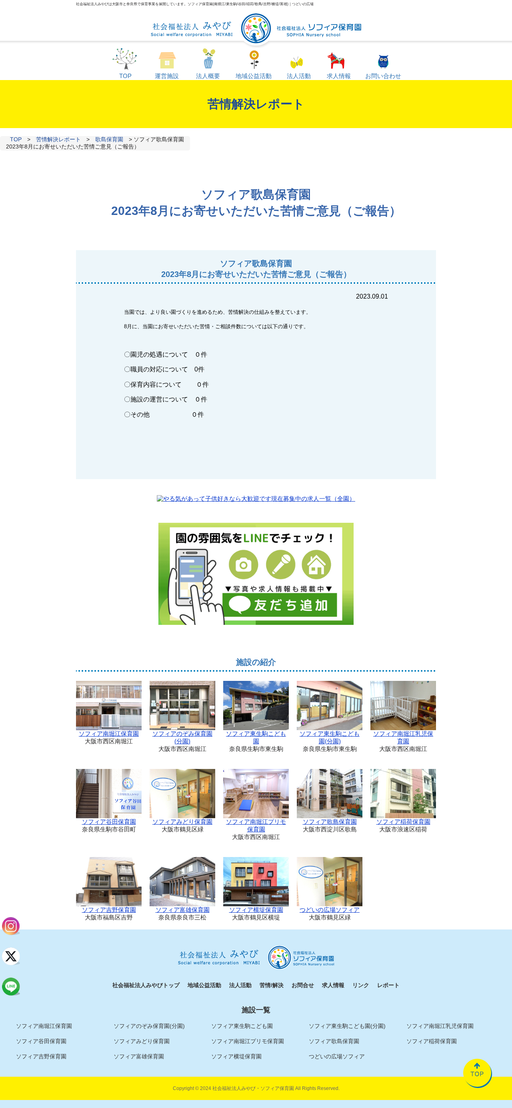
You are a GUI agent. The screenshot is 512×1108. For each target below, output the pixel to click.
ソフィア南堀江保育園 (109, 733)
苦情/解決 (272, 985)
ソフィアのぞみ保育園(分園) (182, 737)
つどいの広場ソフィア (330, 909)
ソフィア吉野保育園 (109, 909)
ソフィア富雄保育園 (183, 909)
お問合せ (303, 985)
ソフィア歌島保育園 (330, 821)
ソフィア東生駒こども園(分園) (330, 737)
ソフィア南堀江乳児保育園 (403, 737)
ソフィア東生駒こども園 (256, 737)
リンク (360, 985)
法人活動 (240, 985)
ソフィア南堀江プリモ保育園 (256, 825)
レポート (388, 985)
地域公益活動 (204, 985)
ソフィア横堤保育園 (256, 909)
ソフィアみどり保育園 (182, 821)
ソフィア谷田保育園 (109, 821)
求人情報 (333, 985)
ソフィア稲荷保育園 (403, 821)
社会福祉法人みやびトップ (146, 985)
